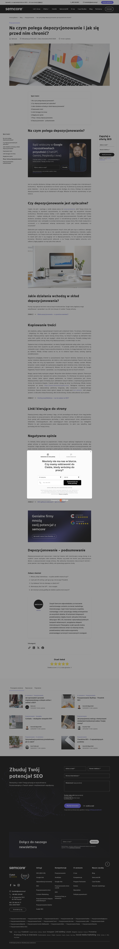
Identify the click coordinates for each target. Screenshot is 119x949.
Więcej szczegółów (63, 494)
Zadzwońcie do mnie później (72, 482)
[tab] (48, 455)
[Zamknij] (91, 452)
